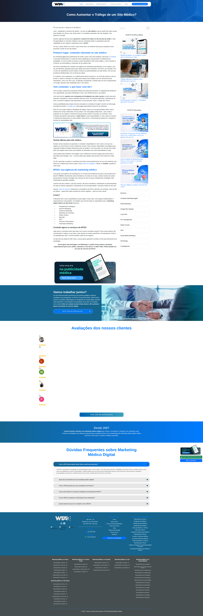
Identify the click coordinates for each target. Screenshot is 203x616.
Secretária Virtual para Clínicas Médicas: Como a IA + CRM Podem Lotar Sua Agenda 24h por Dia (133, 135)
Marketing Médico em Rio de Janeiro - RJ (102, 565)
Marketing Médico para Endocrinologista (142, 577)
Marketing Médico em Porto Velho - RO (60, 575)
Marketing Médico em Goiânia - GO (81, 571)
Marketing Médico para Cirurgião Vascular (143, 570)
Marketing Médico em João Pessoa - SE (60, 596)
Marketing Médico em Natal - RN (60, 591)
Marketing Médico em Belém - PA (60, 570)
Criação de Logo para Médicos (140, 536)
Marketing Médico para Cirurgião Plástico (143, 572)
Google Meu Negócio (127, 209)
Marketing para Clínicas (140, 519)
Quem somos (114, 521)
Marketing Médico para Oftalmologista (143, 585)
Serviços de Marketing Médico (114, 523)
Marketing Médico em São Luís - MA (60, 584)
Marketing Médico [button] (101, 4)
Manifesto (114, 534)
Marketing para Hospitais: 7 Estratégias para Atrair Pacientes (133, 101)
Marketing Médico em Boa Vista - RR (60, 565)
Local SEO (123, 214)
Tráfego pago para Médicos (140, 523)
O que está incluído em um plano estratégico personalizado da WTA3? (80, 491)
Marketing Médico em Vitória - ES (101, 567)
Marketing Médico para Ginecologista (143, 582)
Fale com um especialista (140, 4)
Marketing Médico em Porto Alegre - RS (122, 565)
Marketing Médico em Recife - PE (60, 593)
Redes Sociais (125, 225)
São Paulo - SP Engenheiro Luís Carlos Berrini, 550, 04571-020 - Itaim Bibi (90, 521)
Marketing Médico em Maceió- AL (60, 601)
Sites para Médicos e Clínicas (140, 527)
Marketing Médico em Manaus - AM (60, 562)
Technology (124, 241)
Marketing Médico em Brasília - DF (81, 564)
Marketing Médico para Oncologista (143, 587)
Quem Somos (89, 4)
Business (123, 193)
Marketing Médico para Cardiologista (143, 564)
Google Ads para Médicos (140, 525)
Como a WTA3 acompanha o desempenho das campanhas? (77, 497)
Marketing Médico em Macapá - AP (60, 567)
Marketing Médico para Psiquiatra (142, 592)
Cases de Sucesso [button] (115, 4)
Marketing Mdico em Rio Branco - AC (60, 577)
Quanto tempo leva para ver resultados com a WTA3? (75, 503)
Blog (126, 4)
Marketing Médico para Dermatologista (142, 575)
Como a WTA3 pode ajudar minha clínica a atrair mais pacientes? (78, 464)
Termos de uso (114, 532)
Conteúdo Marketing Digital (129, 198)
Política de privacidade (114, 530)
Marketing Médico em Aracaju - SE (60, 598)
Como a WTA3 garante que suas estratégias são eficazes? (76, 485)
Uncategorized (125, 246)
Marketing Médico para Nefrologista (143, 597)
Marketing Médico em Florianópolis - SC (122, 567)
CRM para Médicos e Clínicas (140, 540)
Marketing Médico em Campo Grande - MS (81, 569)
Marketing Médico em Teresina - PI (60, 586)
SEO (121, 230)
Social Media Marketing (127, 235)
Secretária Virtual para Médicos (140, 538)
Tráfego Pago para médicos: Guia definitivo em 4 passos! (131, 80)
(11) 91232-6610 (91, 537)
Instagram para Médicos (140, 521)
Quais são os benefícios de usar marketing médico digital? (76, 479)
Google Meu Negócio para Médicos (140, 532)
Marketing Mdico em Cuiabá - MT (81, 566)
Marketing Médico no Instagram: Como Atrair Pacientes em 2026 (133, 56)
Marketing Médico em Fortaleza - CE (60, 588)
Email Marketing (125, 204)
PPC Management (126, 219)
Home (81, 4)
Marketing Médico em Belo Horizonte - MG (101, 570)
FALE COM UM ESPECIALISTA (72, 311)
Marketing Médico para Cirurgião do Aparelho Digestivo (142, 567)
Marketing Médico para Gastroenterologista (142, 580)
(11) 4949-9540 (91, 531)
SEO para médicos (140, 530)
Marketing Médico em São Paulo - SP (101, 562)
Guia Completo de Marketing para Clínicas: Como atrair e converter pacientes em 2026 (131, 161)
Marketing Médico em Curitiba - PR (122, 562)
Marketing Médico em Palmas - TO (60, 572)
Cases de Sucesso (114, 526)
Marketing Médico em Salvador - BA (60, 603)
